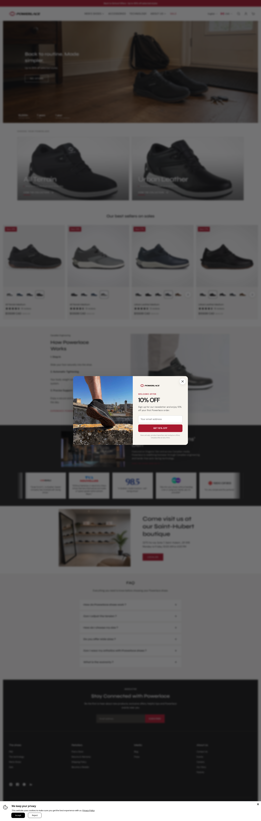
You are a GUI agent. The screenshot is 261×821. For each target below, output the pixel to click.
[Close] (182, 381)
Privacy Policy (88, 810)
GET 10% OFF (160, 428)
